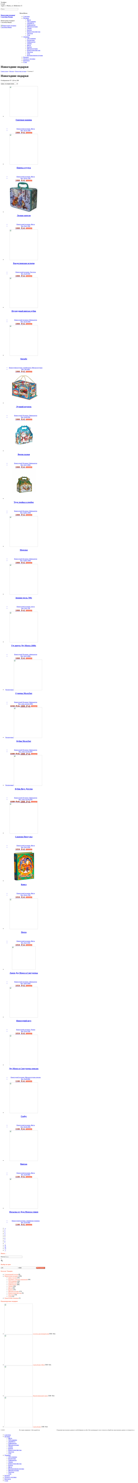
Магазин (11, 71)
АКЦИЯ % (30, 23)
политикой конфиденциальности (9, 1431)
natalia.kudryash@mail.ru (13, 4)
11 (5, 1245)
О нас (25, 62)
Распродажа (31, 40)
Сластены (26, 16)
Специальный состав (11, 1274)
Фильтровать (40, 1268)
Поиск (3, 1257)
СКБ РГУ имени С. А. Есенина (48, 1430)
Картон (29, 30)
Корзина (26, 57)
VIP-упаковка (31, 21)
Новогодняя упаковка (11, 1298)
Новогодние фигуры (33, 31)
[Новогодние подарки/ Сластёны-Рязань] (10, 27)
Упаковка (26, 37)
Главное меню (4, 71)
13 (5, 1248)
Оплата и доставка (29, 59)
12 (5, 1247)
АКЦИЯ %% (12, 1283)
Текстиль (30, 33)
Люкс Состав (12, 1278)
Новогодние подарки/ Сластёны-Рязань (8, 16)
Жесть (29, 20)
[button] (23, 13)
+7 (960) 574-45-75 (13, 2)
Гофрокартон (31, 25)
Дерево (29, 28)
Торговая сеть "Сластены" (12, 1430)
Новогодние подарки (20, 71)
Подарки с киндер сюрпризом (18, 1279)
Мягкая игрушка (32, 26)
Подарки (26, 18)
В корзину (29, 133)
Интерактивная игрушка (35, 55)
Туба (28, 35)
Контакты (26, 60)
